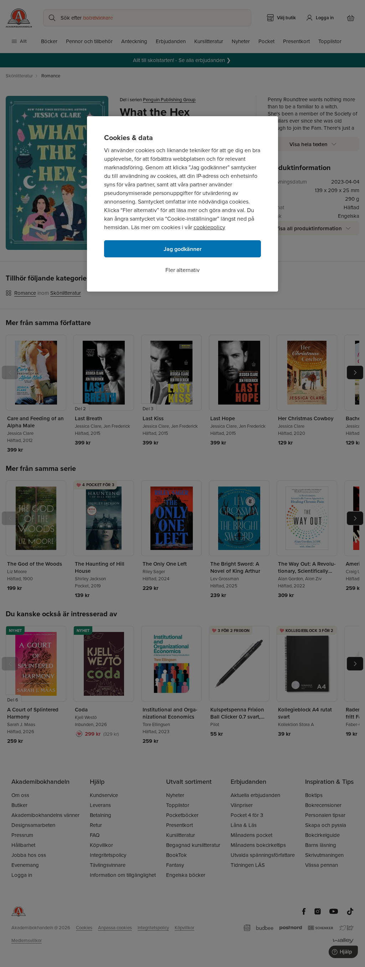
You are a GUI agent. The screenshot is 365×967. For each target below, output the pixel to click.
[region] (182, 204)
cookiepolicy (209, 227)
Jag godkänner (183, 249)
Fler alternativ (182, 270)
